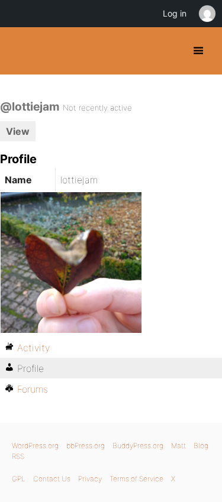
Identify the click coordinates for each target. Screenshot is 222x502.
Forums (32, 389)
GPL (18, 478)
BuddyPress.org (19, 51)
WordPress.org (35, 445)
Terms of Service (136, 478)
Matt (178, 445)
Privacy (90, 478)
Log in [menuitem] (174, 13)
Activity (33, 348)
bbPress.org (85, 445)
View (18, 131)
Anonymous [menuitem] (206, 13)
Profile (30, 368)
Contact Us (51, 478)
